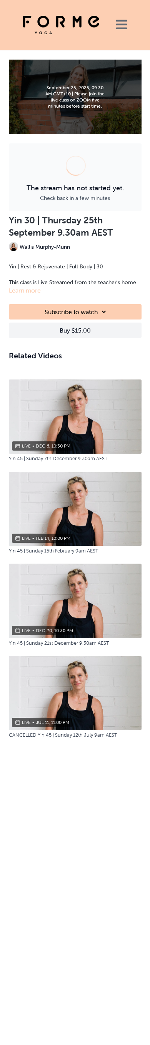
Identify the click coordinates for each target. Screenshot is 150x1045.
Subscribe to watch (71, 312)
